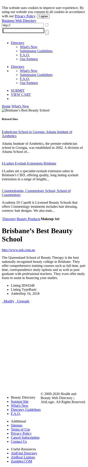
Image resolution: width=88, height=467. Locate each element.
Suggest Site (19, 401)
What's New (28, 47)
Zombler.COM (21, 461)
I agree (43, 16)
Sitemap (16, 425)
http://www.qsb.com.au (18, 250)
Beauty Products (28, 219)
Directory (17, 43)
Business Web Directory (19, 20)
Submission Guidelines (36, 51)
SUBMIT (18, 90)
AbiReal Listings (23, 457)
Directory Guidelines (26, 409)
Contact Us (19, 441)
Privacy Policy (25, 16)
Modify (8, 301)
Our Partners (29, 59)
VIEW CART (21, 94)
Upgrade (22, 301)
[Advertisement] (44, 347)
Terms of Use (20, 429)
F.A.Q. (25, 55)
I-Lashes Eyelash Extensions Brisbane (29, 163)
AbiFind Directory (24, 453)
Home (6, 106)
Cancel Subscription (25, 437)
